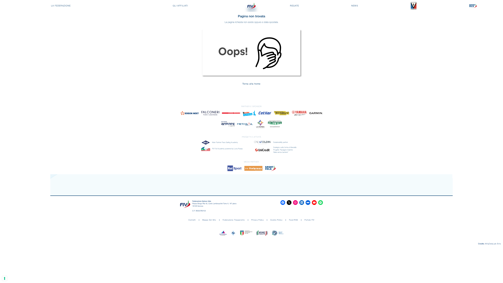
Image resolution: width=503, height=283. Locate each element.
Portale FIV (309, 220)
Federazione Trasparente (234, 220)
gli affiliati (180, 6)
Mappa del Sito (209, 220)
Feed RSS (293, 220)
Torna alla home (251, 84)
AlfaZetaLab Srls (493, 244)
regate (294, 6)
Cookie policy (276, 220)
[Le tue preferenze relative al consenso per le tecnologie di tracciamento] (4, 278)
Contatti (192, 220)
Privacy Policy (257, 220)
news (354, 6)
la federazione (61, 6)
